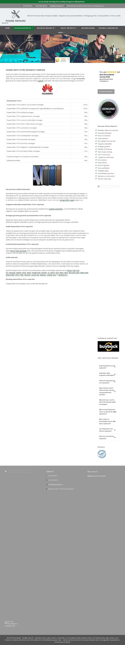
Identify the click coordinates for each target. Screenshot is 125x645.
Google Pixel (36, 272)
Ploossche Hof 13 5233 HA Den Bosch (61, 489)
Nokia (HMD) (10, 275)
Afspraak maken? (106, 91)
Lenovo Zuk (35, 275)
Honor (24, 272)
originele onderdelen (56, 209)
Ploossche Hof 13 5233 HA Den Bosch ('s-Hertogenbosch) (85, 6)
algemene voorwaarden (110, 640)
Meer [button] (60, 32)
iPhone (69, 270)
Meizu (61, 272)
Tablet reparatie (68, 28)
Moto (66, 272)
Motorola (27, 275)
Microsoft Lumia (74, 272)
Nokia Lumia (84, 272)
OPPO (17, 275)
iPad (74, 270)
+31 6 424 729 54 (40, 6)
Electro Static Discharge (18, 251)
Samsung (12, 272)
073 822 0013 (27, 6)
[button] (108, 366)
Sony (57, 272)
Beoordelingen (88, 28)
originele (40, 81)
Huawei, (18, 272)
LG (49, 272)
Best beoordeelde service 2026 (107, 76)
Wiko (22, 275)
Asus (54, 275)
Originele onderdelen (108, 28)
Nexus (29, 272)
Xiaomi (52, 272)
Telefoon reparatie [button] (22, 28)
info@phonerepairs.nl (56, 6)
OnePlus (44, 272)
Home (7, 28)
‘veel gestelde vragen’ (66, 200)
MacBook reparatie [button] (45, 28)
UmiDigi (49, 275)
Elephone (43, 275)
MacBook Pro (62, 275)
